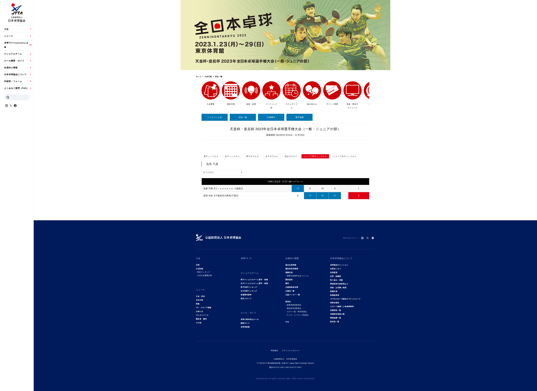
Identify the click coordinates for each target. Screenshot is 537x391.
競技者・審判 (201, 319)
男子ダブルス (252, 156)
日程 (198, 265)
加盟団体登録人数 (337, 314)
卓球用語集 (245, 327)
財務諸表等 (334, 295)
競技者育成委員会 (294, 308)
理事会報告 (334, 303)
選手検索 (299, 117)
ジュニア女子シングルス (344, 156)
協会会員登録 (290, 265)
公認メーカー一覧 (292, 295)
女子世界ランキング (249, 291)
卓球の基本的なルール (250, 319)
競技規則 (289, 280)
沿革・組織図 (335, 276)
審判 (287, 283)
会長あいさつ (335, 269)
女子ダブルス (271, 156)
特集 (198, 304)
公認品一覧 (290, 291)
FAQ (287, 322)
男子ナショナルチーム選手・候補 (254, 280)
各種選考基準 (246, 295)
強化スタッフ (246, 298)
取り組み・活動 (336, 280)
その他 (198, 323)
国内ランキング (203, 272)
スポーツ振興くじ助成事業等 (342, 306)
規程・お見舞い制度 (338, 288)
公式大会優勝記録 (204, 275)
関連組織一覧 (335, 318)
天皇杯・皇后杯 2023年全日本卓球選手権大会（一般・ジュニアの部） (285, 129)
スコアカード (297, 181)
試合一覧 (243, 117)
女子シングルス (232, 156)
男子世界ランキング (249, 287)
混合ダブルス (291, 156)
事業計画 (333, 291)
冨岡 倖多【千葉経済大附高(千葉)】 (221, 195)
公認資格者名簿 (291, 287)
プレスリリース (202, 315)
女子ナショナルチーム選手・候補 (254, 283)
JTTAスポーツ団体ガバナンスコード (345, 299)
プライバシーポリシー (291, 351)
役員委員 (333, 272)
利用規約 (274, 351)
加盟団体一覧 (335, 310)
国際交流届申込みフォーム (298, 276)
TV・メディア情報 (203, 308)
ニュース (8, 36)
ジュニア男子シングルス (315, 156)
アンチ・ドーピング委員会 (298, 315)
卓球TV (16, 45)
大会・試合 (200, 296)
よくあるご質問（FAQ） (16, 88)
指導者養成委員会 (294, 305)
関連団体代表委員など (339, 284)
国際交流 (289, 272)
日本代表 (199, 300)
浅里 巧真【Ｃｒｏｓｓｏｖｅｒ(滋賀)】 (223, 188)
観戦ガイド (245, 323)
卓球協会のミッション (339, 265)
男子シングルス (211, 156)
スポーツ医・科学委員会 (297, 312)
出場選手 (271, 117)
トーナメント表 (214, 117)
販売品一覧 (334, 322)
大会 (6, 29)
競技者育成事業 (291, 269)
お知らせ (199, 311)
